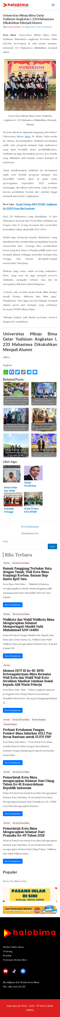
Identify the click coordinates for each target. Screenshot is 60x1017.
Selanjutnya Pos (30, 533)
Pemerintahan (39, 719)
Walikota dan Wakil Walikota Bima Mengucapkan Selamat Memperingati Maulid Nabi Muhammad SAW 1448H (28, 625)
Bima (27, 136)
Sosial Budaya (47, 27)
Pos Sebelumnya (30, 526)
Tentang (7, 951)
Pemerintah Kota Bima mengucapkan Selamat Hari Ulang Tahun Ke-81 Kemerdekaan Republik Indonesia (28, 782)
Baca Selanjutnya (13, 604)
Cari (5, 541)
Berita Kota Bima (21, 563)
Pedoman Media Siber (15, 959)
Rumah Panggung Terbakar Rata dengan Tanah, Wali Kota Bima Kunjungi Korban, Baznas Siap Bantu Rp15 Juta (27, 574)
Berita (39, 27)
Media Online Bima (13, 946)
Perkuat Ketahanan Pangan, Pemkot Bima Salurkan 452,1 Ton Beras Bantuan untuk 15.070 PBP (27, 733)
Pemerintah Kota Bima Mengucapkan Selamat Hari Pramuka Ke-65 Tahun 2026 (24, 832)
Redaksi (7, 955)
